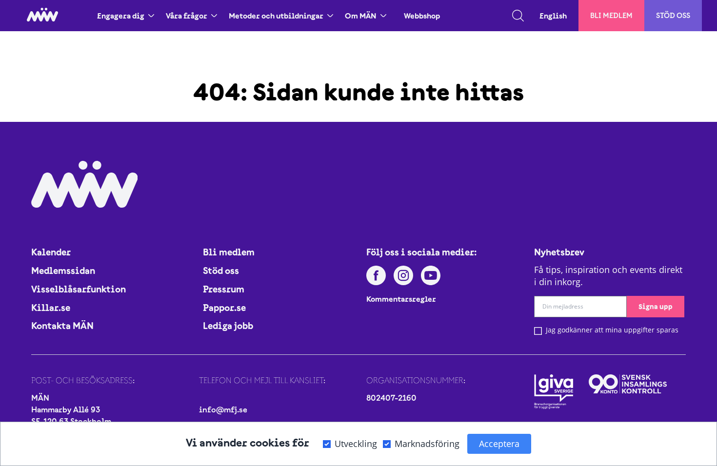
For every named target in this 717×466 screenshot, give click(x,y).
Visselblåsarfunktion (78, 289)
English (553, 15)
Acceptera (499, 443)
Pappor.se (224, 307)
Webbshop (422, 15)
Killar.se (50, 307)
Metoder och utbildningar (276, 15)
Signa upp (655, 306)
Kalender (51, 252)
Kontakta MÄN (62, 325)
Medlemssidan (63, 270)
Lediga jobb (228, 325)
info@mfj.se (223, 409)
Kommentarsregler (401, 298)
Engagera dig (120, 15)
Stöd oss (673, 15)
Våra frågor (186, 15)
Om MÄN (361, 15)
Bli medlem (611, 15)
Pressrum (223, 289)
